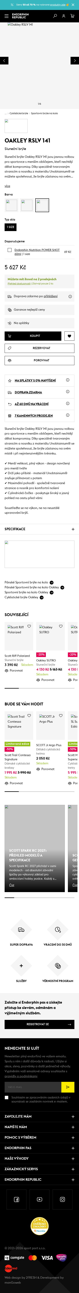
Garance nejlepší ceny (29, 309)
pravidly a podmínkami (21, 1076)
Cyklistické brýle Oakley (21, 597)
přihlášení (51, 296)
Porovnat (16, 670)
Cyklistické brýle (19, 113)
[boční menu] (6, 16)
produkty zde (57, 5)
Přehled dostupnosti (19, 284)
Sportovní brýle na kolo (44, 113)
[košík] (72, 16)
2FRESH (31, 1277)
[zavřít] (72, 4)
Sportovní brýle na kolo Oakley (26, 592)
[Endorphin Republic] (20, 15)
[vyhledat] (55, 16)
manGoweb (13, 1282)
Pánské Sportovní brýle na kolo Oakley (32, 587)
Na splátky (21, 323)
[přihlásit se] (64, 16)
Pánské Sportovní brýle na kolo (26, 582)
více (7, 186)
